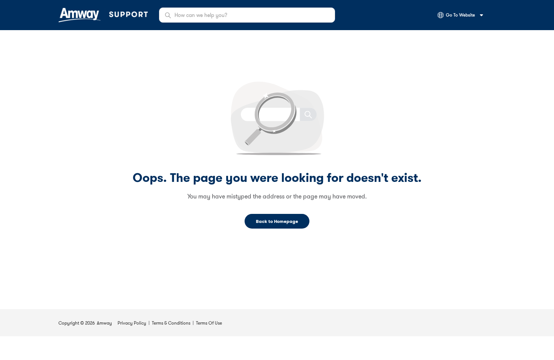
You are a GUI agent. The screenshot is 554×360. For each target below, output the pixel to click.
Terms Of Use (209, 323)
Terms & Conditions (171, 323)
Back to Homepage (277, 221)
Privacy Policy (132, 323)
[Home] (103, 15)
